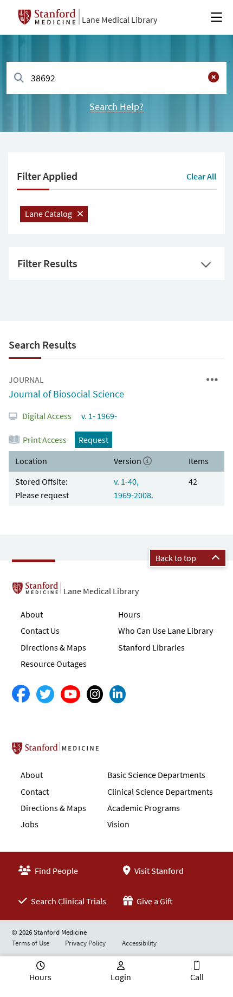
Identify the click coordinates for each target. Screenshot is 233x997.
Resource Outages (54, 663)
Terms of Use (30, 943)
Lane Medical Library (119, 19)
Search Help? (116, 106)
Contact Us (40, 630)
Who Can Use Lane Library (165, 630)
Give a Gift (154, 901)
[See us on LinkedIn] (117, 694)
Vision (118, 824)
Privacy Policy (85, 943)
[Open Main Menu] (216, 17)
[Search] (19, 78)
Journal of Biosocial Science (66, 394)
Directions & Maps (53, 647)
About (32, 614)
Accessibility (139, 943)
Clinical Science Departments (160, 791)
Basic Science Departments (156, 774)
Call (197, 977)
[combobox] (116, 78)
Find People (55, 870)
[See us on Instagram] (95, 694)
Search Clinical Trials (67, 901)
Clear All (201, 176)
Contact (35, 791)
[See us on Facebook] (21, 694)
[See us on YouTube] (70, 694)
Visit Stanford (158, 870)
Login (121, 977)
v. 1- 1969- (98, 415)
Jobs (29, 824)
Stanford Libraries (151, 647)
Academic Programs (143, 807)
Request (93, 439)
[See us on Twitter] (45, 694)
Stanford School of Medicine (118, 751)
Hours (129, 614)
